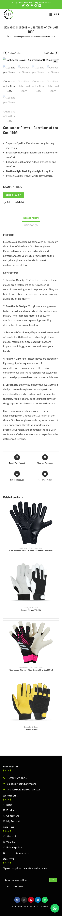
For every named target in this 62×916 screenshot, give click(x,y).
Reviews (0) (31, 225)
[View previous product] (5, 53)
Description (31, 217)
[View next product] (57, 53)
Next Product (49, 53)
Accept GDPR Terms (15, 886)
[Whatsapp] (45, 900)
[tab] (31, 217)
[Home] (8, 36)
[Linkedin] (38, 900)
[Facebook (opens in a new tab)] (28, 5)
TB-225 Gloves (31, 729)
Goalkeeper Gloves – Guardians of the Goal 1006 (31, 550)
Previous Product (14, 53)
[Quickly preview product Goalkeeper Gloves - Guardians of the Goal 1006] (58, 506)
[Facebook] (17, 900)
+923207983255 (44, 3)
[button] (13, 202)
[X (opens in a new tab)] (23, 5)
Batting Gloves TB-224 (31, 610)
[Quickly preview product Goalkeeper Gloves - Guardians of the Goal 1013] (58, 626)
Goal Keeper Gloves (26, 548)
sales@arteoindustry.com (24, 3)
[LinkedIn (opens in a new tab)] (39, 5)
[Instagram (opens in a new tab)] (36, 5)
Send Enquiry (13, 195)
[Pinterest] (31, 900)
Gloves (26, 608)
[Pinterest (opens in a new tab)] (32, 5)
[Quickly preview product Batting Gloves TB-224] (58, 566)
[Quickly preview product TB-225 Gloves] (58, 685)
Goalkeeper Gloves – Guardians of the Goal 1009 (34, 36)
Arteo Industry (41, 906)
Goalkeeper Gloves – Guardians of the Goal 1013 (31, 670)
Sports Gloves (38, 548)
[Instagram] (24, 900)
